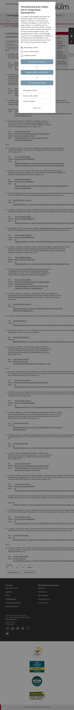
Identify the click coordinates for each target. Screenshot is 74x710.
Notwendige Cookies (31, 47)
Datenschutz (37, 108)
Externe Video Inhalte (31, 51)
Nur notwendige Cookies (37, 83)
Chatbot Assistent (30, 55)
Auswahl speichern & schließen (37, 72)
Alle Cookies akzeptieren (37, 62)
